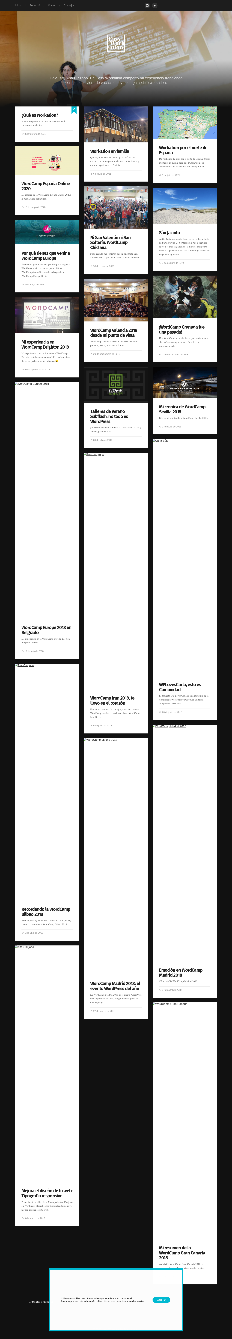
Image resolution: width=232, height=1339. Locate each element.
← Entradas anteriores (39, 1301)
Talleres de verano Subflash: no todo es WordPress (109, 416)
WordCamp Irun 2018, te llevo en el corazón (112, 700)
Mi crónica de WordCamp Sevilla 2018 (182, 409)
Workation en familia (109, 151)
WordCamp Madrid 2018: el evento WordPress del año (115, 986)
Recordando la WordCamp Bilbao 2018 (45, 911)
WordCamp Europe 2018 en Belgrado (46, 630)
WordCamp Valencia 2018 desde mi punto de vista (113, 333)
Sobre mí (35, 5)
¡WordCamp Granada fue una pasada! (182, 329)
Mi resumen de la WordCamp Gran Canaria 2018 (182, 1253)
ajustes (140, 1301)
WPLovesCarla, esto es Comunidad (180, 687)
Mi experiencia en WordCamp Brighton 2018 (45, 344)
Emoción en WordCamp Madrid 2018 (180, 972)
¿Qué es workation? (39, 115)
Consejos (69, 5)
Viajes (51, 5)
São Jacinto (169, 232)
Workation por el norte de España (183, 150)
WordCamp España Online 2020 (45, 186)
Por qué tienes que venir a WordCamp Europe (45, 255)
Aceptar (161, 1300)
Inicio (18, 5)
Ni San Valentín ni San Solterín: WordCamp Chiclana (110, 242)
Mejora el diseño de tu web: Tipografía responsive (46, 1193)
